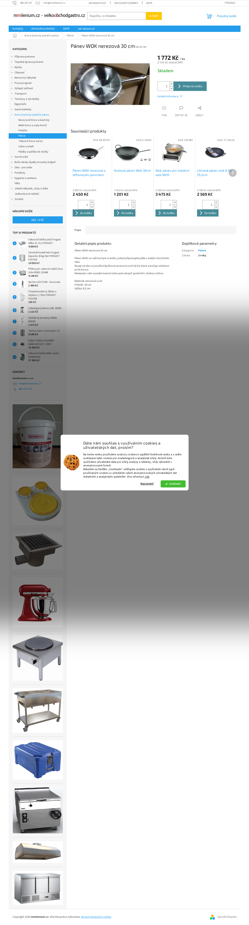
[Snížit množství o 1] (171, 88)
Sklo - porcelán (23, 167)
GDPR (149, 3)
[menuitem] (18, 29)
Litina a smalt (26, 146)
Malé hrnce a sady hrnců (33, 125)
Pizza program (23, 83)
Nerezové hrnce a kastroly (34, 120)
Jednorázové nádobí (27, 194)
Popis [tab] (78, 230)
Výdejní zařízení (24, 88)
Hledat (154, 16)
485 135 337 (25, 389)
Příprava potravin (25, 57)
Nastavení (147, 484)
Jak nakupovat (97, 3)
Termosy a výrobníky (27, 99)
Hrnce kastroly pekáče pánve (32, 115)
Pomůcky (20, 173)
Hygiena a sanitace (26, 178)
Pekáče (23, 130)
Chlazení (19, 73)
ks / (37, 219)
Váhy (17, 183)
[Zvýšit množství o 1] (171, 84)
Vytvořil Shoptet (227, 917)
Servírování (21, 157)
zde (147, 477)
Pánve (22, 136)
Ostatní (19, 199)
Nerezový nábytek (25, 78)
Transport (20, 94)
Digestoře (20, 104)
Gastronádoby (23, 109)
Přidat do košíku (193, 86)
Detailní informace (168, 96)
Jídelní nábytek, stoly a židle (31, 189)
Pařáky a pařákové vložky (33, 152)
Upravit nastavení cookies (96, 917)
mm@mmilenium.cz (30, 384)
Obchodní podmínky (126, 3)
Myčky (18, 67)
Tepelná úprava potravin (29, 62)
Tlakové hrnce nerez (31, 141)
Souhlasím (175, 484)
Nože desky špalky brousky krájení (35, 162)
